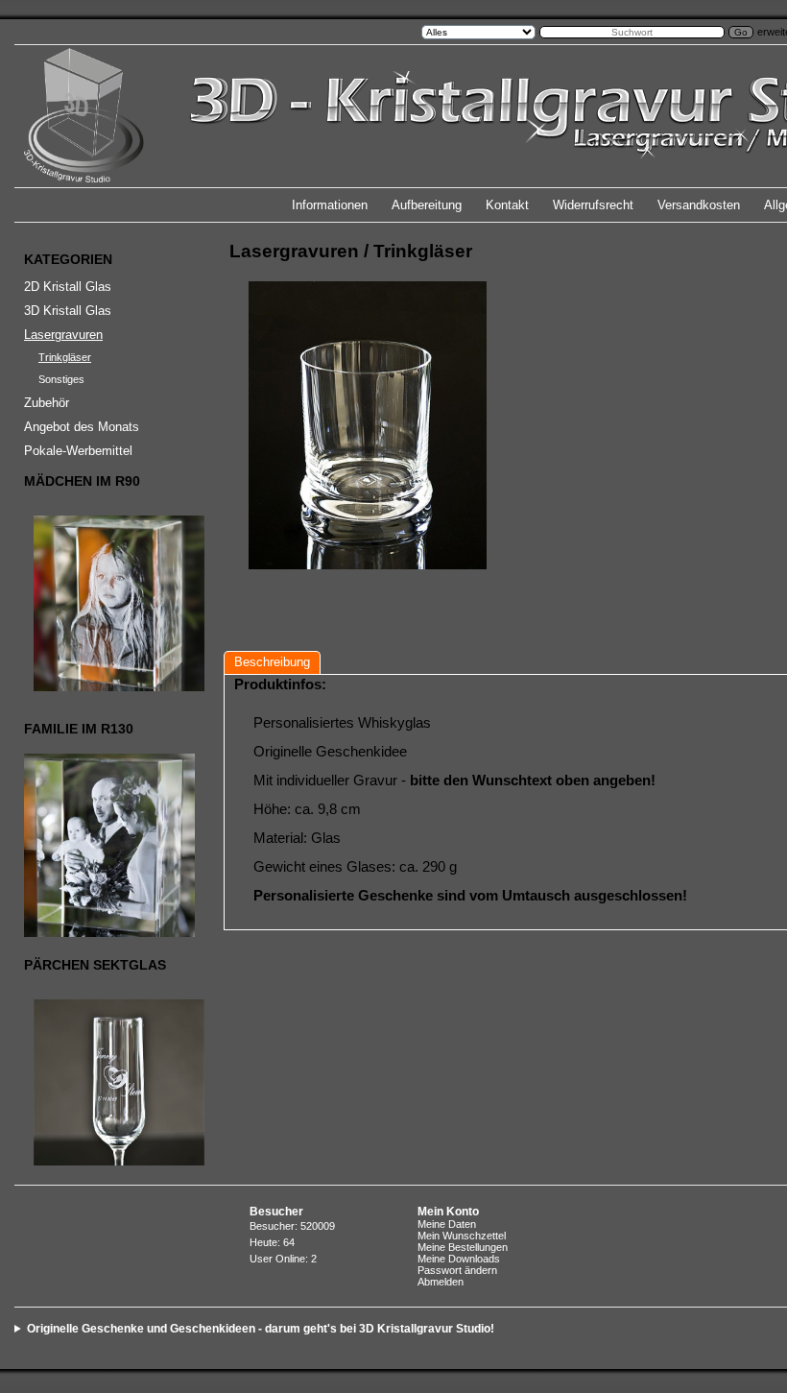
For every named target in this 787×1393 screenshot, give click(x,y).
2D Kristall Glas (67, 286)
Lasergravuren (63, 334)
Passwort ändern (457, 1270)
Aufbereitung (427, 205)
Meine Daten (446, 1224)
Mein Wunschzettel (461, 1235)
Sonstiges (61, 379)
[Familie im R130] (106, 845)
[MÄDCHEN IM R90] (106, 603)
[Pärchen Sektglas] (106, 1082)
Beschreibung (272, 662)
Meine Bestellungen (462, 1247)
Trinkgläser (64, 357)
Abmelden (440, 1281)
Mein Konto (448, 1211)
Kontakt (507, 205)
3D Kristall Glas (67, 310)
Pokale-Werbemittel (78, 451)
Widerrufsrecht (593, 205)
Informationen (330, 205)
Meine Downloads (458, 1258)
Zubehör (46, 403)
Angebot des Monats (81, 427)
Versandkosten (698, 205)
